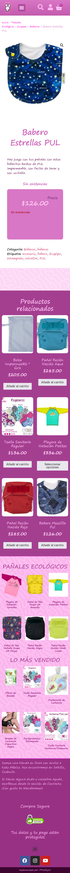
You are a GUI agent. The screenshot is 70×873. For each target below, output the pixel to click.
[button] (21, 7)
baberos (42, 249)
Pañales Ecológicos (11, 24)
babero (42, 253)
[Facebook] (24, 860)
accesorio (28, 253)
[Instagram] (35, 860)
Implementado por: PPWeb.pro (35, 870)
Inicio (5, 22)
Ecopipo (22, 26)
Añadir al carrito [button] (17, 386)
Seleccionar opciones (52, 465)
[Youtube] (45, 860)
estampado (15, 258)
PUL (43, 258)
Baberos (35, 26)
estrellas (31, 258)
